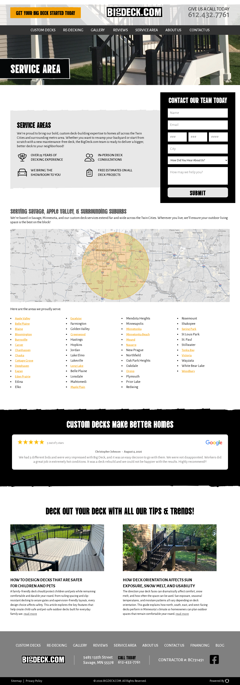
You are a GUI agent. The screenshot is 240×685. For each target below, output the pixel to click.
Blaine (19, 329)
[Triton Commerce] (226, 681)
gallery (80, 645)
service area (125, 645)
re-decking (57, 645)
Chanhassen (23, 350)
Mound (130, 339)
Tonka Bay (188, 350)
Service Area (146, 30)
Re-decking (73, 30)
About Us (173, 30)
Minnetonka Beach (138, 334)
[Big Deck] (134, 16)
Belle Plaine (22, 323)
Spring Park (189, 329)
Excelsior (76, 318)
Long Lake (76, 365)
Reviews (120, 30)
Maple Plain (77, 387)
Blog (219, 645)
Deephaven (22, 365)
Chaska (19, 355)
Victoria (187, 355)
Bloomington (23, 334)
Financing (199, 645)
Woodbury (188, 371)
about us (150, 645)
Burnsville (21, 339)
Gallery (98, 30)
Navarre (131, 344)
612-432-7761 (129, 662)
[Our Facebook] (214, 660)
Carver (19, 344)
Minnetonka (134, 329)
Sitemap (16, 680)
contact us (174, 645)
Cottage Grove (24, 360)
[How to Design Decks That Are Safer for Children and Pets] (63, 570)
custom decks (28, 645)
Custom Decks (43, 30)
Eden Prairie (22, 376)
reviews (100, 645)
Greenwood (78, 334)
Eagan (19, 371)
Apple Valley (22, 318)
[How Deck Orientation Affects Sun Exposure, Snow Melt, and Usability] (176, 570)
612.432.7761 (209, 14)
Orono (130, 371)
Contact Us (200, 30)
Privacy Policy (34, 680)
